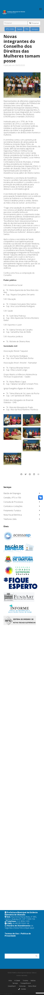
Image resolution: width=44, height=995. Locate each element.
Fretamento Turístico (12, 510)
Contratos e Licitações (13, 506)
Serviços (35, 29)
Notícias (33, 981)
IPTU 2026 (10, 29)
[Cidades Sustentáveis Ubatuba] (22, 570)
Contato (23, 989)
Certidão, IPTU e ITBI (12, 497)
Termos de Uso (12, 933)
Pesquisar (35, 23)
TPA (26, 29)
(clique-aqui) (29, 928)
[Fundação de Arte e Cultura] (22, 597)
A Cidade (17, 981)
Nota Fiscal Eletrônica (13, 515)
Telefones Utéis (10, 519)
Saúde (19, 29)
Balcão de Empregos (12, 493)
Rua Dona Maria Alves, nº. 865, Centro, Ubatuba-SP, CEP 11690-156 (21, 918)
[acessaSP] (22, 536)
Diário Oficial (32, 986)
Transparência (25, 983)
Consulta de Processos (13, 502)
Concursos (22, 986)
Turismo (25, 981)
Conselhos (11, 986)
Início (10, 981)
